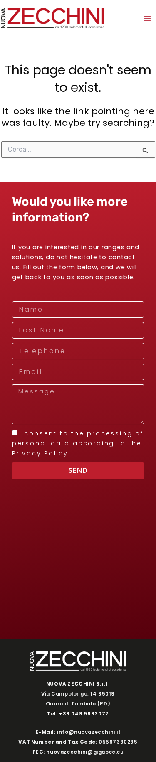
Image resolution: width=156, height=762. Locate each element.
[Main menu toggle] (147, 18)
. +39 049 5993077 (78, 713)
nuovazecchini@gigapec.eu (85, 752)
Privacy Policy (40, 453)
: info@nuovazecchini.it (78, 732)
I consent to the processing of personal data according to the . (78, 443)
